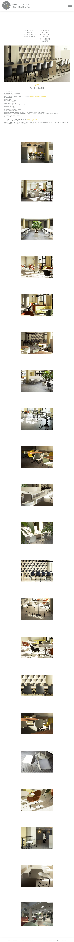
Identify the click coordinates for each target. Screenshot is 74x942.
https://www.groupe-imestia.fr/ (37, 96)
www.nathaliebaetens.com (30, 121)
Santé (45, 41)
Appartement (30, 35)
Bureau (45, 33)
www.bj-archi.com (32, 119)
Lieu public (45, 31)
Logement (29, 31)
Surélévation (30, 37)
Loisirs (45, 37)
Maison (30, 33)
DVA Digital (63, 940)
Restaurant (45, 35)
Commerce (45, 39)
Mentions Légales (47, 940)
